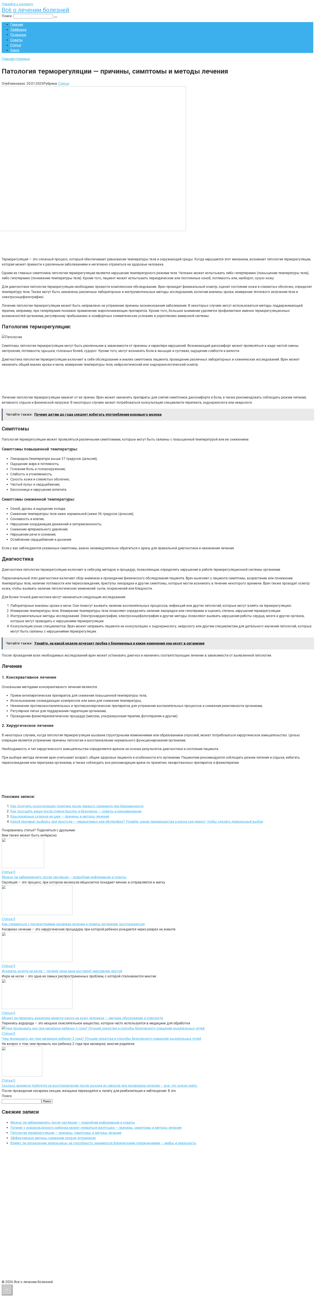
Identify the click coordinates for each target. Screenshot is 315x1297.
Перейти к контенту (17, 4)
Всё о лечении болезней (35, 10)
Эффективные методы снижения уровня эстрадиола (53, 1138)
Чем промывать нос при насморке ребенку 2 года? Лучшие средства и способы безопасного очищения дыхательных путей (101, 1039)
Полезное (18, 35)
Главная (16, 25)
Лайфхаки (18, 30)
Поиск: (7, 16)
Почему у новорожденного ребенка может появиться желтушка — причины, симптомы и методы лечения (96, 1128)
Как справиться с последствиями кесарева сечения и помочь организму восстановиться (73, 924)
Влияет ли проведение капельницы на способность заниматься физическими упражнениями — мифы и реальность (103, 1143)
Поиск (7, 1096)
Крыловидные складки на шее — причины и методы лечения (59, 816)
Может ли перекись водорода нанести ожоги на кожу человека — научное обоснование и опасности (82, 1018)
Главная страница (16, 59)
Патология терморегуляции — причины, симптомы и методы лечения (65, 1133)
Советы (16, 40)
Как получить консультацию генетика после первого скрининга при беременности (76, 806)
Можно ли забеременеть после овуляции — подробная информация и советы (64, 877)
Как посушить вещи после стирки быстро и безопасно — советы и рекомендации (75, 811)
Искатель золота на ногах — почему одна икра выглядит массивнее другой (62, 971)
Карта (14, 50)
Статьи (15, 45)
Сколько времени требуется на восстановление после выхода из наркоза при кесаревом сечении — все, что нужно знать (99, 1086)
